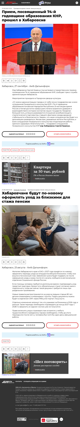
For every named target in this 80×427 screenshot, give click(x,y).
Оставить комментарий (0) (62, 134)
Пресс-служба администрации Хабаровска (16, 76)
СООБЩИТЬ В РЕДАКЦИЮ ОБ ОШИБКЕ (35, 381)
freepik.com (5, 257)
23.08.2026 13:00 (7, 190)
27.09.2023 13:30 (7, 8)
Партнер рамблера (33, 419)
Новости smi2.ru (9, 184)
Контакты (19, 381)
